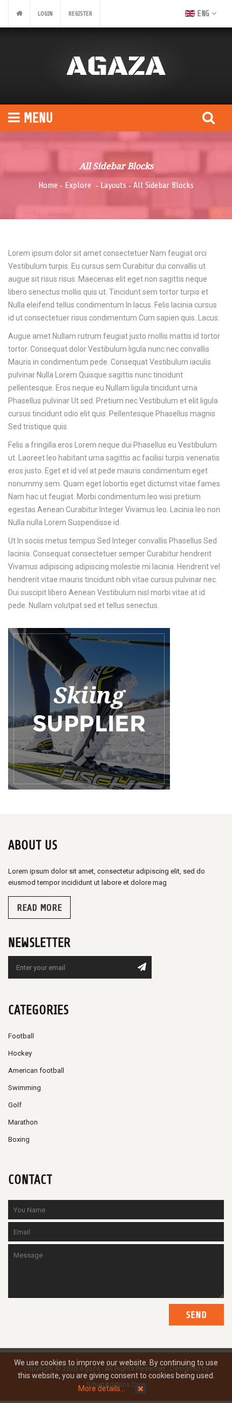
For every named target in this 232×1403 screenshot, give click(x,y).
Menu (36, 117)
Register (80, 13)
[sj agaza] (116, 66)
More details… (101, 1388)
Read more (39, 907)
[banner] (89, 708)
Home (48, 185)
